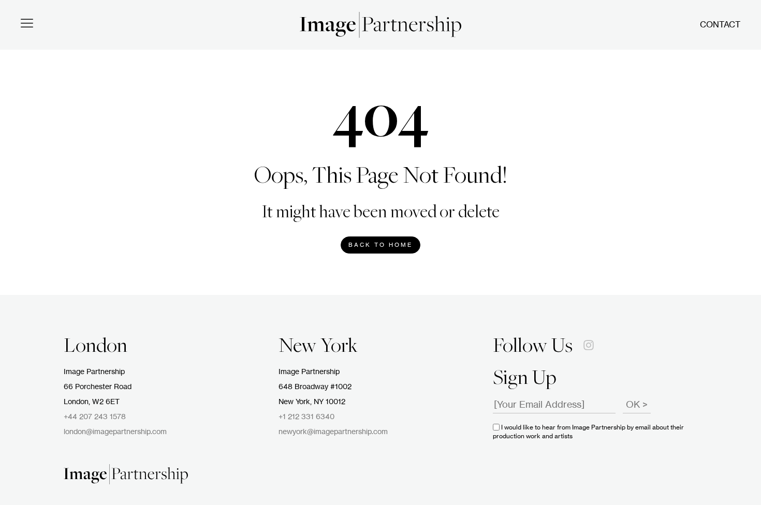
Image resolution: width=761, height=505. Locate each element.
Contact (720, 25)
